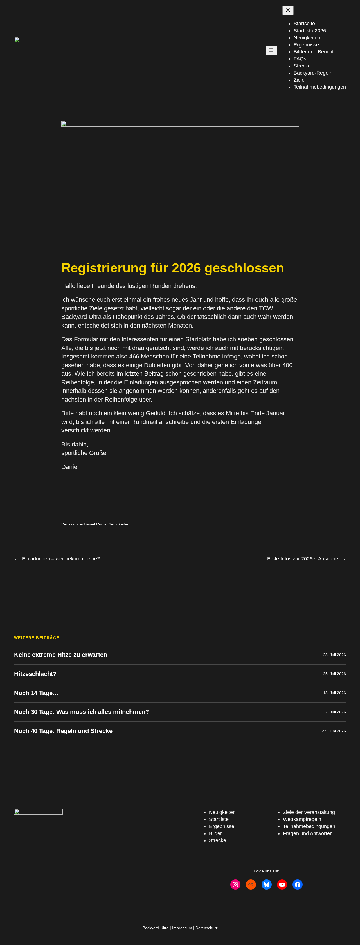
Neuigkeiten (118, 524)
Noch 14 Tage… (36, 692)
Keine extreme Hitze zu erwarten (60, 654)
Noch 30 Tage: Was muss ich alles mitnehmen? (81, 711)
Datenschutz (206, 928)
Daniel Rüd (94, 524)
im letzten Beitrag (140, 373)
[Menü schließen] (288, 10)
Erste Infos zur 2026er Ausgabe (302, 558)
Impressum (182, 928)
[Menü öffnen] (271, 50)
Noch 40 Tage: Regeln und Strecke (63, 730)
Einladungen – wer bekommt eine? (61, 558)
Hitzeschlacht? (35, 673)
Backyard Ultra (156, 928)
